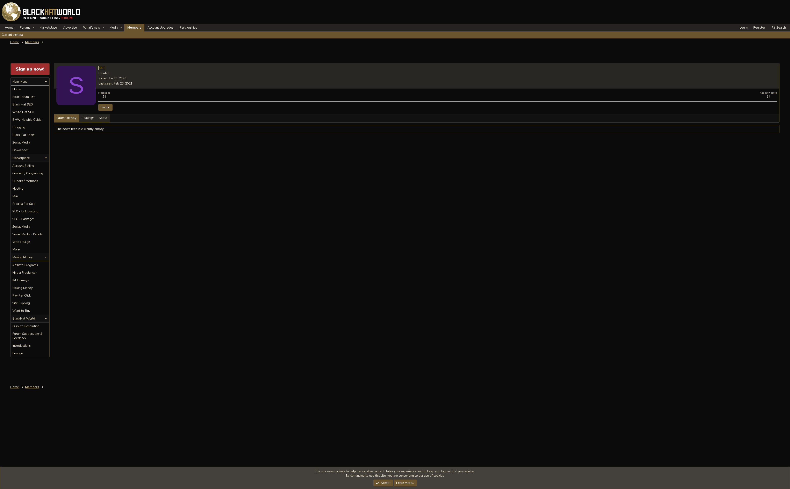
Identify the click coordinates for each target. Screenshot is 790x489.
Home (9, 27)
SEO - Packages (23, 219)
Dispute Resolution (25, 326)
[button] (33, 27)
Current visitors (12, 35)
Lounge (17, 353)
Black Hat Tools (23, 135)
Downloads (20, 150)
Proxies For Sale (23, 204)
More (16, 249)
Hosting (17, 189)
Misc (15, 196)
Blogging (18, 127)
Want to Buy (21, 311)
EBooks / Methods (25, 181)
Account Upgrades (160, 27)
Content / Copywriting (27, 173)
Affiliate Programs (25, 265)
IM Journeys (20, 280)
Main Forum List (23, 97)
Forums (25, 27)
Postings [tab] (87, 118)
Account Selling (23, 166)
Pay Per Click (21, 295)
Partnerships (188, 27)
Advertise (70, 27)
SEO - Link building (25, 211)
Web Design (21, 242)
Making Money (22, 288)
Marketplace (48, 27)
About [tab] (103, 118)
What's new (91, 27)
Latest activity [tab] (66, 118)
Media (113, 27)
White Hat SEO (23, 112)
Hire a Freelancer (24, 273)
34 (104, 96)
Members (134, 27)
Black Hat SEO (22, 104)
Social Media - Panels (27, 234)
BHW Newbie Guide (27, 120)
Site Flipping (21, 303)
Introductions (21, 346)
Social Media (21, 142)
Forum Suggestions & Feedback (27, 336)
